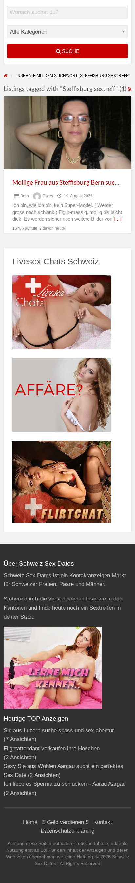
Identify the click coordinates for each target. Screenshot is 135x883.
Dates (48, 196)
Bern (24, 196)
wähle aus (70, 17)
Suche (70, 51)
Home (30, 822)
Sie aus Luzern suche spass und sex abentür (59, 730)
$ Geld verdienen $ (65, 822)
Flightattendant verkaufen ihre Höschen (52, 748)
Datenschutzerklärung (67, 831)
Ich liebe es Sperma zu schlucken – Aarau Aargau (64, 784)
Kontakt (102, 822)
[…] (117, 219)
